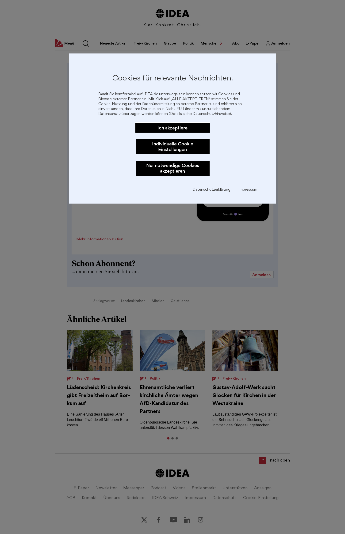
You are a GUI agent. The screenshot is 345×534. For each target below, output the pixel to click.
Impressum (247, 190)
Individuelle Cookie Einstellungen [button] (172, 146)
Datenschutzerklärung (211, 190)
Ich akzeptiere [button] (172, 128)
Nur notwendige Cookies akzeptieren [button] (172, 168)
